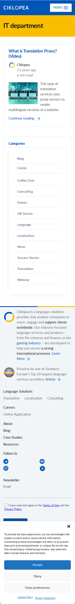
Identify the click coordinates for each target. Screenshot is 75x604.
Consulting (25, 191)
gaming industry (29, 343)
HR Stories (25, 213)
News (21, 246)
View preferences (37, 587)
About (7, 424)
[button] (69, 526)
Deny (37, 576)
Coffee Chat (25, 180)
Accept (37, 565)
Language (24, 224)
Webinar (23, 280)
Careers (9, 407)
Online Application (17, 414)
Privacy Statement (45, 598)
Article (50, 379)
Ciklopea (20, 7)
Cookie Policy (25, 597)
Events (22, 202)
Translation (25, 269)
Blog (20, 158)
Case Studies (12, 437)
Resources (11, 444)
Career (22, 168)
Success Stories (28, 258)
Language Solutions (17, 391)
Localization (25, 235)
